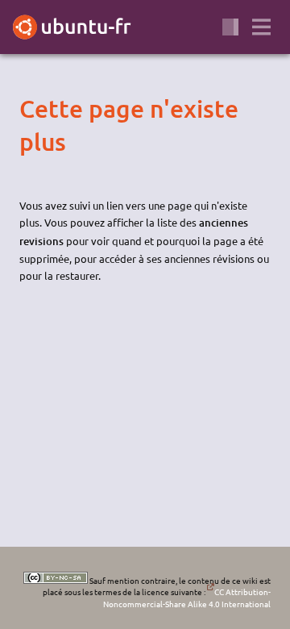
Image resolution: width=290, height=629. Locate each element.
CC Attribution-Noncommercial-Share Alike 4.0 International (187, 597)
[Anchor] (33, 108)
